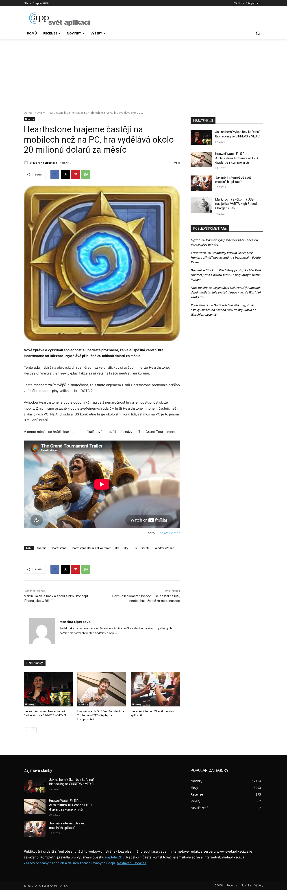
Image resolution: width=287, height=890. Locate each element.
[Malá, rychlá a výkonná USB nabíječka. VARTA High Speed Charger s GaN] (201, 205)
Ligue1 (195, 240)
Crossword (198, 253)
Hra (117, 548)
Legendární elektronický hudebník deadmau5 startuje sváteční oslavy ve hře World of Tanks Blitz (226, 292)
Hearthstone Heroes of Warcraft (91, 548)
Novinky (40, 113)
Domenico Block (202, 270)
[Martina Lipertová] (27, 162)
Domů (28, 113)
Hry (126, 548)
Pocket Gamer (168, 533)
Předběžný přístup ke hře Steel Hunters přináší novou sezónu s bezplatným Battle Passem (225, 257)
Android (41, 548)
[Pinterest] (75, 174)
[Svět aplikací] (60, 19)
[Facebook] (54, 174)
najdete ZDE (114, 857)
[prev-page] (26, 730)
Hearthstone (58, 548)
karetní (145, 548)
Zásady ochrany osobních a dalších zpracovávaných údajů (69, 863)
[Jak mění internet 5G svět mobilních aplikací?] (155, 689)
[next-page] (34, 730)
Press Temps (199, 305)
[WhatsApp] (85, 174)
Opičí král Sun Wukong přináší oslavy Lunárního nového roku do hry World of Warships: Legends (223, 310)
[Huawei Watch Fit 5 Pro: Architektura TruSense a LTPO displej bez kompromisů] (101, 689)
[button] (257, 33)
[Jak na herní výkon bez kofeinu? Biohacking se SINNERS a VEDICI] (48, 689)
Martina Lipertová (45, 162)
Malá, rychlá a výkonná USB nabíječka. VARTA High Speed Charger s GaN (236, 204)
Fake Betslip (199, 288)
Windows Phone (164, 548)
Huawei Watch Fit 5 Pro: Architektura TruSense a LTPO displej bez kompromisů (100, 715)
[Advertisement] (143, 72)
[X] (65, 174)
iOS (135, 548)
